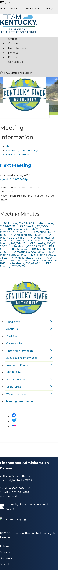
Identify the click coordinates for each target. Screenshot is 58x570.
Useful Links (13, 386)
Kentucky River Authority (22, 150)
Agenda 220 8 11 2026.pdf (15, 179)
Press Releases (18, 48)
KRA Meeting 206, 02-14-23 (27, 248)
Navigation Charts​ (17, 365)
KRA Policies (14, 372)
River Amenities (15, 379)
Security (5, 552)
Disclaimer (6, 558)
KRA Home (13, 321)
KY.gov (5, 2)
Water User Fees (16, 394)
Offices (12, 39)
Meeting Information (19, 401)
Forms (12, 57)
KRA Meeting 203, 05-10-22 (27, 253)
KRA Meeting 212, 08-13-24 (25, 236)
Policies (13, 52)
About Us (12, 329)
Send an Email (8, 496)
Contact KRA (14, 343)
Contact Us (15, 62)
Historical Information (19, 350)
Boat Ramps (14, 336)
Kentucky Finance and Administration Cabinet (28, 506)
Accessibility (7, 564)
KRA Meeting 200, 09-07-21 (26, 259)
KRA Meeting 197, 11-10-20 (25, 265)
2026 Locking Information (22, 358)
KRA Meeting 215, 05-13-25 (24, 230)
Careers (13, 43)
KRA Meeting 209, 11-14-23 (26, 242)
